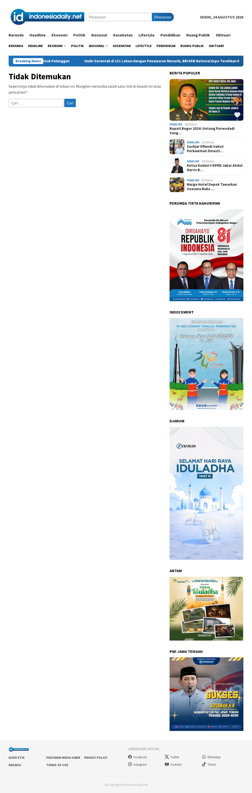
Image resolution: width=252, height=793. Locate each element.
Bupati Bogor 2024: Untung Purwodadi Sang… (202, 130)
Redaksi (15, 765)
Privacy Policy (95, 758)
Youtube (175, 764)
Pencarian (162, 17)
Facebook (140, 757)
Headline (176, 124)
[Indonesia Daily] (47, 16)
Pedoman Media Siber (63, 758)
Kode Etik (17, 758)
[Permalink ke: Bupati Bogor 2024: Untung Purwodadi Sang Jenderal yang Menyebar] (206, 100)
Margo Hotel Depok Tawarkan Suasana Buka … (212, 186)
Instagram (140, 764)
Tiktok (211, 764)
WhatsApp (214, 757)
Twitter (174, 757)
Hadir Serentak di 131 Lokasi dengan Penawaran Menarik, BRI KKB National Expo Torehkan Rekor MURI (155, 61)
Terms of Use (57, 765)
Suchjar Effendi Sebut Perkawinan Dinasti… (205, 148)
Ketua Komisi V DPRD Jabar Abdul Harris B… (214, 167)
